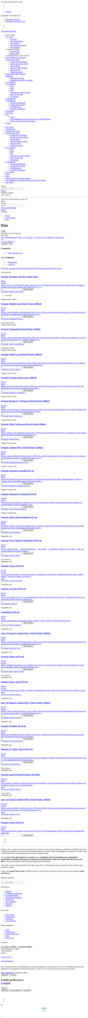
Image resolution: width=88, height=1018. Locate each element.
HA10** (4, 405)
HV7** (3, 707)
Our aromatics (15, 47)
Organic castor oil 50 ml (12, 822)
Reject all (5, 990)
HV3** (3, 593)
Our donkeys (14, 43)
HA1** (3, 382)
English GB (20, 21)
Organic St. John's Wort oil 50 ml (17, 749)
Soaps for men (15, 70)
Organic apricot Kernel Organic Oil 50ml (20, 774)
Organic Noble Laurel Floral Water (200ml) (21, 354)
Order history (10, 917)
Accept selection (15, 990)
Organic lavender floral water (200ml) (19, 377)
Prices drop (10, 900)
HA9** (3, 452)
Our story (13, 39)
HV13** (4, 804)
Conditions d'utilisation (14, 893)
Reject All (5, 975)
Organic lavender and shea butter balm (19, 277)
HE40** (4, 522)
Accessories (10, 172)
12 (2, 242)
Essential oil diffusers (17, 109)
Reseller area (10, 932)
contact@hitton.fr (7, 961)
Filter (3, 231)
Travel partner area (12, 934)
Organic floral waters (17, 105)
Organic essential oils (17, 103)
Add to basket (28, 289)
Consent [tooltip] (5, 982)
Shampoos (9, 76)
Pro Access (10, 938)
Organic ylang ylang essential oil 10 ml (19, 517)
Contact (8, 12)
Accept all (27, 990)
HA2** (3, 429)
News (12, 117)
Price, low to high (44, 237)
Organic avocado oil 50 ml (13, 589)
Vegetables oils (15, 107)
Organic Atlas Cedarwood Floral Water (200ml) (23, 424)
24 (4, 242)
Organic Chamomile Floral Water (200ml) (20, 329)
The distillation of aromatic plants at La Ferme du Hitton (30, 119)
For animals (14, 97)
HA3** (3, 308)
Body (12, 88)
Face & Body (15, 66)
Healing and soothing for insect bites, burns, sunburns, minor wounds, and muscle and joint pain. (36, 621)
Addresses (9, 919)
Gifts (7, 174)
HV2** (3, 570)
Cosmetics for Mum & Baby (20, 92)
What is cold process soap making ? (23, 121)
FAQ (7, 930)
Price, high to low (57, 237)
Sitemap (8, 906)
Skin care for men (16, 94)
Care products (11, 84)
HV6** (3, 686)
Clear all (4, 244)
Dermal (12, 262)
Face (12, 86)
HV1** (3, 545)
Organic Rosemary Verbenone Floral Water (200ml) (25, 401)
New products (11, 902)
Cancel (4, 988)
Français (16, 19)
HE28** (4, 498)
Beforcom (48, 1014)
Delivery (9, 891)
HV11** (4, 730)
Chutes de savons (16, 72)
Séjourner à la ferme (13, 131)
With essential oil (15, 253)
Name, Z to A (33, 237)
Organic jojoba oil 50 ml (12, 656)
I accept (13, 975)
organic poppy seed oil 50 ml (14, 682)
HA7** (3, 333)
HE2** (3, 475)
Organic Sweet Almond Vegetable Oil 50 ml (21, 540)
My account (10, 915)
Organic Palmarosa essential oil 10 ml (18, 494)
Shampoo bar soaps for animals (21, 80)
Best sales (9, 904)
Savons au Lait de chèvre (19, 64)
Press (7, 936)
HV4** (3, 617)
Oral (11, 265)
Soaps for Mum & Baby (19, 68)
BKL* (3, 281)
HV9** (3, 754)
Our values (9, 127)
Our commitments (16, 41)
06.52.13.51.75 (6, 957)
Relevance (14, 237)
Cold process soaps (12, 60)
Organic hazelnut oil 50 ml (13, 726)
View (3, 579)
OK (11, 244)
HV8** (3, 661)
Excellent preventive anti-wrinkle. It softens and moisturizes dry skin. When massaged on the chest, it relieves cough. (43, 690)
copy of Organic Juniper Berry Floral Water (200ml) (25, 633)
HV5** (3, 638)
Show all (11, 242)
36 (7, 242)
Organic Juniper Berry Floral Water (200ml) (22, 447)
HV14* (3, 827)
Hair (11, 90)
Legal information (12, 895)
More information (7, 973)
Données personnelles (13, 898)
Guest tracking (11, 921)
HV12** (4, 779)
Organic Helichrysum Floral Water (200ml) (21, 304)
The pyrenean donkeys (18, 45)
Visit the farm (15, 51)
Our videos (10, 182)
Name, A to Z (23, 237)
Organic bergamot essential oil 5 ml (17, 471)
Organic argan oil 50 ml (12, 566)
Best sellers (5, 237)
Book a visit (14, 54)
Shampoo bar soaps (17, 78)
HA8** (3, 359)
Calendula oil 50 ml (10, 612)
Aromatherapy (11, 101)
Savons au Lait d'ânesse (18, 62)
